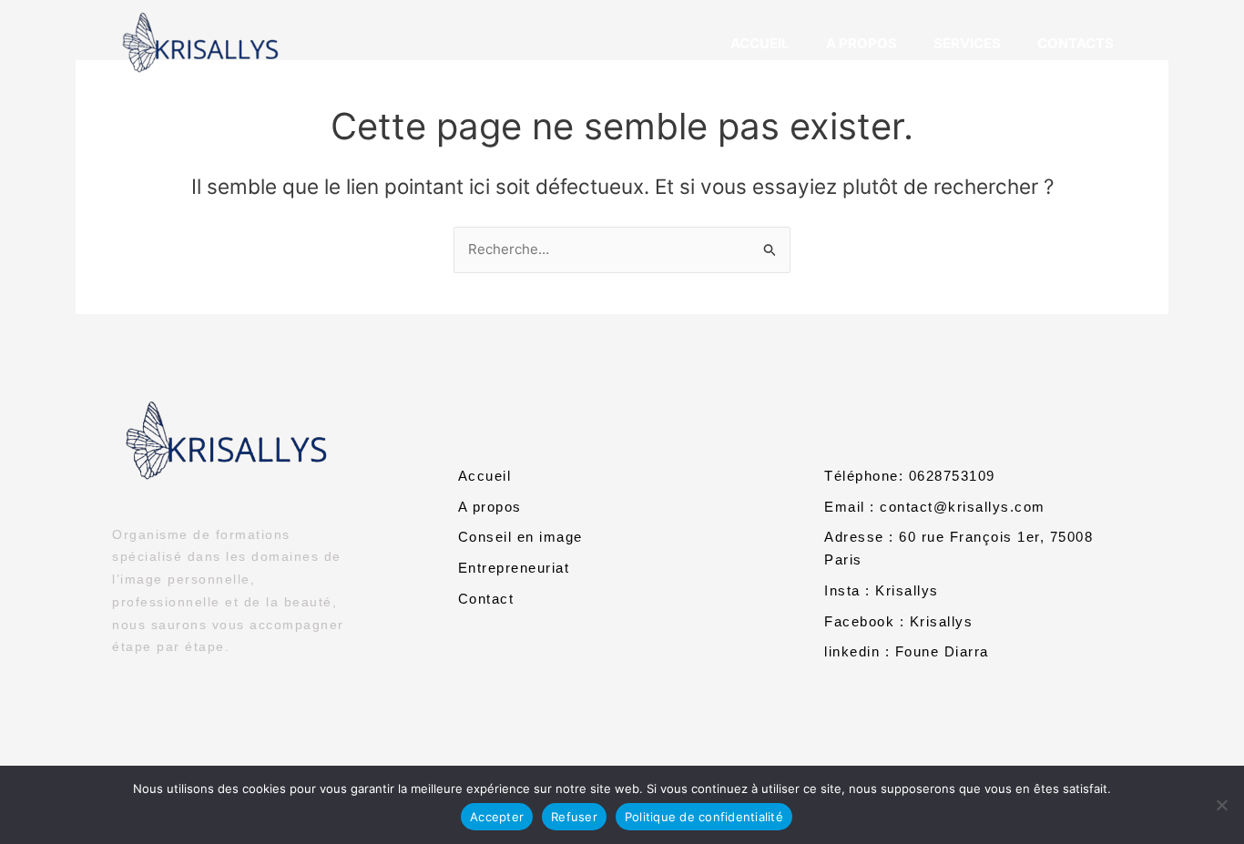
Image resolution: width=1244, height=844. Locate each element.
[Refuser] (1221, 805)
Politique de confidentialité (704, 816)
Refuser (574, 816)
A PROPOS (861, 43)
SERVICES (967, 43)
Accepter (497, 816)
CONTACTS (1075, 43)
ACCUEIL (760, 43)
